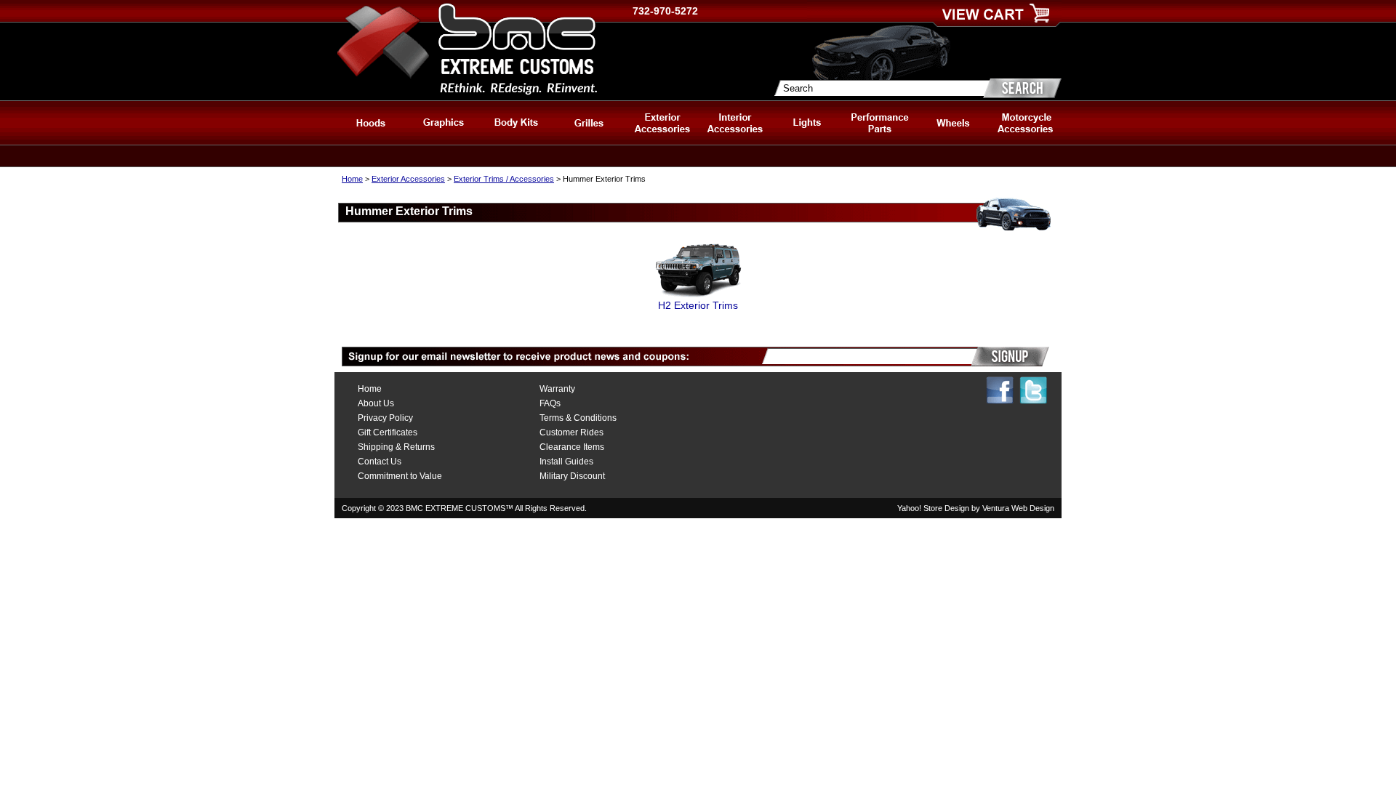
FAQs (550, 403)
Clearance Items (571, 447)
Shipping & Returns (396, 447)
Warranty (557, 389)
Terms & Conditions (578, 418)
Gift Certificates (387, 432)
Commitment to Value (400, 476)
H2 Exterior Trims (698, 305)
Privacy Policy (385, 418)
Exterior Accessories (408, 178)
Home (352, 178)
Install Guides (566, 461)
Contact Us (379, 461)
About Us (376, 403)
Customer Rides (571, 432)
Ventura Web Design (1018, 508)
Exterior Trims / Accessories (504, 178)
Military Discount (572, 476)
